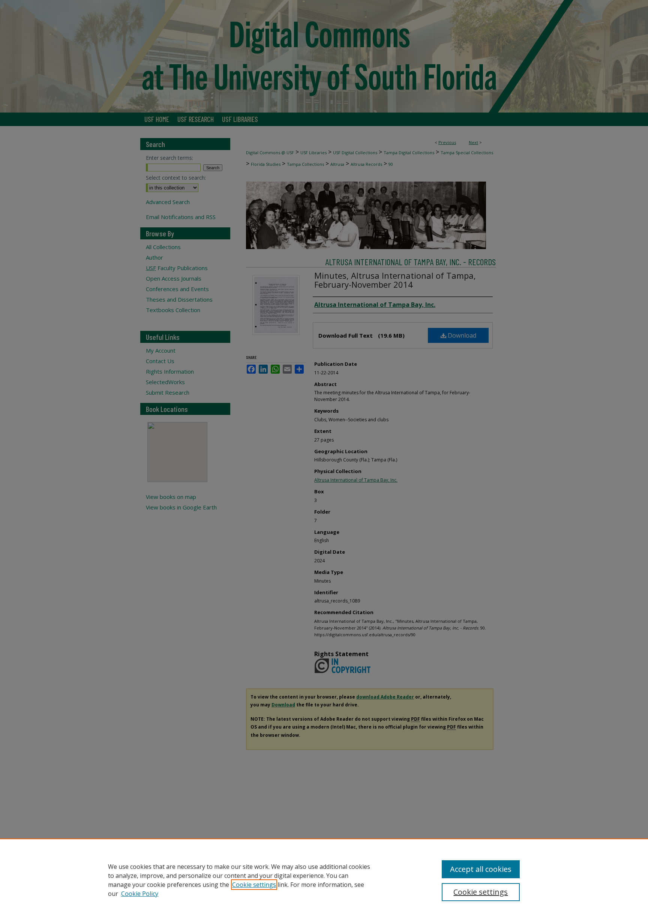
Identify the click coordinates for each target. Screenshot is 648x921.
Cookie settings (254, 884)
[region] (324, 879)
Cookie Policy (139, 893)
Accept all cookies (481, 869)
